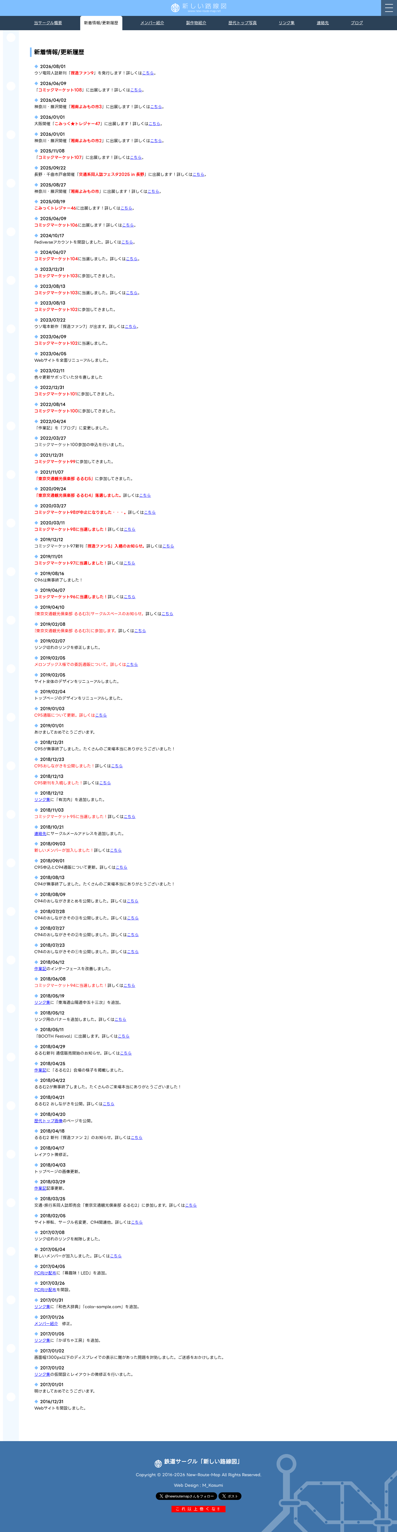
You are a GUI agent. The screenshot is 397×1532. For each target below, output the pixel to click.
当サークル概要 (48, 23)
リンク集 (287, 23)
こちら (148, 73)
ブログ (357, 23)
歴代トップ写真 (242, 23)
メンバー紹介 (152, 23)
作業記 (40, 969)
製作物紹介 (196, 23)
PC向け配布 (45, 1273)
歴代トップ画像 (48, 1121)
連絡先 (323, 23)
